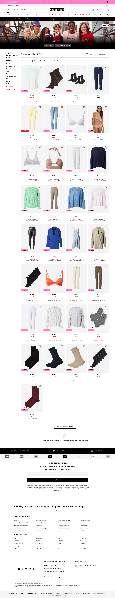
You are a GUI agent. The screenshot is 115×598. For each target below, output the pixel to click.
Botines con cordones (63, 525)
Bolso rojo (60, 530)
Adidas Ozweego (84, 528)
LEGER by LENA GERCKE (20, 546)
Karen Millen (83, 538)
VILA (59, 538)
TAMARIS (82, 543)
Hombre (15, 9)
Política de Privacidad (32, 487)
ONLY (15, 538)
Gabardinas (39, 525)
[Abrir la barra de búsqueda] (107, 15)
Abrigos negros (84, 525)
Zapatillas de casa (41, 520)
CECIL (59, 543)
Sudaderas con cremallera (21, 525)
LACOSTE (60, 540)
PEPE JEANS (83, 548)
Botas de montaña (85, 520)
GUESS (16, 548)
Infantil (23, 9)
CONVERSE (39, 548)
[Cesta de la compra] (108, 10)
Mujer (8, 9)
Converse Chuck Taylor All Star (22, 523)
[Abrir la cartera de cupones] (88, 10)
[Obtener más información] (32, 102)
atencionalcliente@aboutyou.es (42, 488)
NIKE (59, 548)
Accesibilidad (86, 593)
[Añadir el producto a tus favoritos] (40, 67)
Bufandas (82, 530)
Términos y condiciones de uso (63, 593)
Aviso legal (77, 593)
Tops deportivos (62, 523)
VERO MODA (39, 538)
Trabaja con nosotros (32, 593)
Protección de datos (47, 593)
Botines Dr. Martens (63, 528)
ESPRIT (60, 546)
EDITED (38, 546)
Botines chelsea (40, 530)
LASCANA (16, 540)
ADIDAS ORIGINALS (19, 543)
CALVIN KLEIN (39, 543)
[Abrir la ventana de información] (108, 2)
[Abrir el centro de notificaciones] (98, 9)
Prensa (22, 593)
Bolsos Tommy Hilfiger (20, 520)
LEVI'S (81, 540)
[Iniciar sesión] (93, 10)
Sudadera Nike (18, 528)
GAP (81, 546)
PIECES (38, 540)
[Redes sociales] (15, 569)
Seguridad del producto (99, 593)
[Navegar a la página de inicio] (23, 562)
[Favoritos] (103, 10)
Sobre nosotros (13, 593)
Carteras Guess (40, 523)
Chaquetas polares (85, 523)
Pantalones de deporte (42, 528)
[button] (90, 54)
